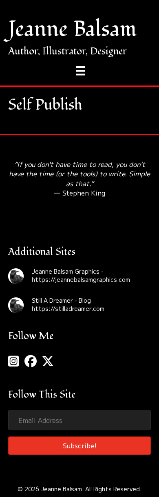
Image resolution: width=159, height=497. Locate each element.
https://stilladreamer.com (68, 308)
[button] (79, 445)
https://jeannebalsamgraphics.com (81, 279)
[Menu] (80, 71)
